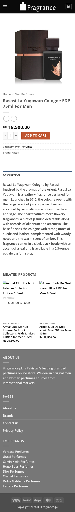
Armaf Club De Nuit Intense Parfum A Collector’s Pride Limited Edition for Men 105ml (19, 332)
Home (7, 94)
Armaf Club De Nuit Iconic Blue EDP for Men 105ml (55, 330)
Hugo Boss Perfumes (18, 466)
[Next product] (6, 119)
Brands (8, 415)
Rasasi (15, 152)
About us (9, 408)
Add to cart (36, 135)
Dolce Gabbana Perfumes (21, 481)
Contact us (10, 423)
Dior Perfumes (13, 471)
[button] (5, 6)
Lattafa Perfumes (15, 486)
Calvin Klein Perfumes (19, 462)
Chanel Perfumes (15, 476)
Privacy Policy (13, 430)
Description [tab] (11, 175)
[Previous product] (14, 119)
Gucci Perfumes (14, 457)
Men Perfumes (24, 94)
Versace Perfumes (16, 452)
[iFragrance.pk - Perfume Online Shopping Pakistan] (37, 7)
